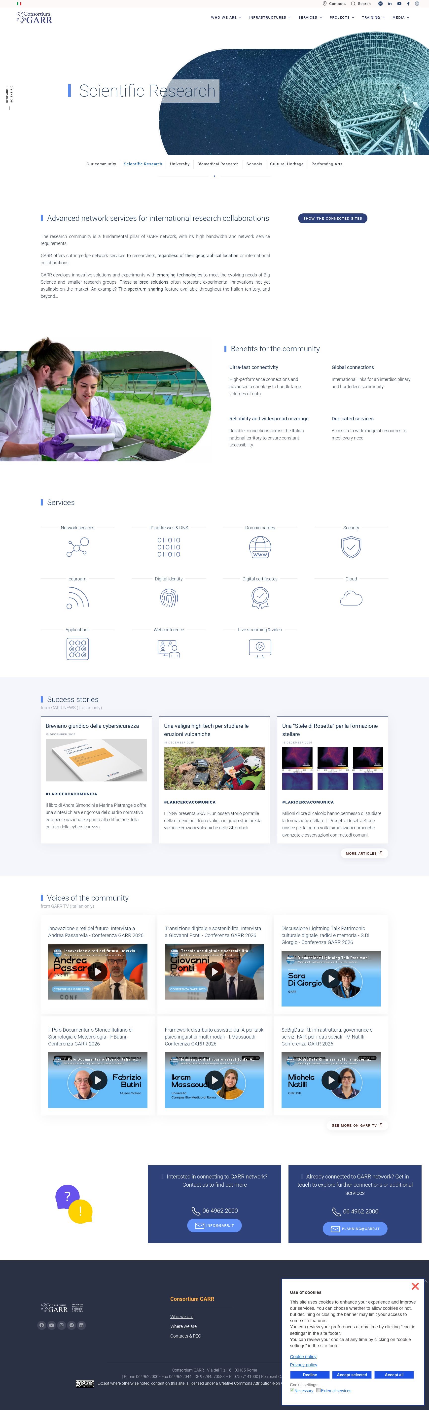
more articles (361, 853)
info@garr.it (220, 1225)
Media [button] (399, 17)
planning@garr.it (361, 1229)
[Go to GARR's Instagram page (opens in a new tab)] (41, 1325)
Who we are (181, 1316)
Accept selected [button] (352, 1375)
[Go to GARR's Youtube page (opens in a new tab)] (51, 1325)
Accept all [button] (394, 1375)
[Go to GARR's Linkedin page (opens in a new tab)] (81, 1325)
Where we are (183, 1326)
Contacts (337, 3)
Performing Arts (327, 164)
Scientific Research (143, 164)
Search (364, 3)
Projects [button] (340, 17)
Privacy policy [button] (303, 1364)
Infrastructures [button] (267, 17)
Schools (254, 164)
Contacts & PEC (185, 1336)
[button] (425, 1281)
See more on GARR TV (354, 1125)
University (180, 164)
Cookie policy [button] (303, 1356)
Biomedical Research (218, 164)
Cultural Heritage (287, 164)
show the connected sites (332, 218)
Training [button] (371, 17)
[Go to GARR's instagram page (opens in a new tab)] (61, 1325)
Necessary (303, 1391)
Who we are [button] (224, 17)
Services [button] (307, 17)
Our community (101, 164)
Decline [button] (310, 1375)
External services (336, 1391)
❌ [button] (415, 1286)
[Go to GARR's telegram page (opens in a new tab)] (71, 1325)
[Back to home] (34, 17)
